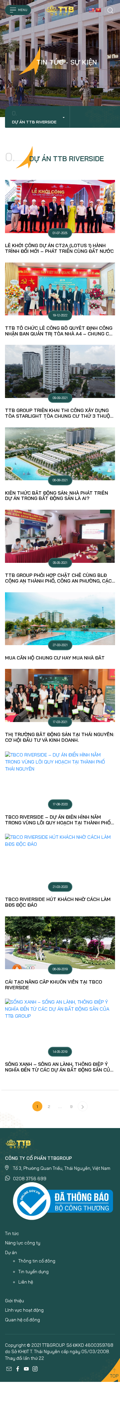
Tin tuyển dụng (33, 1271)
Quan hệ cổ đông (22, 1319)
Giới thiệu (14, 1300)
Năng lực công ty (22, 1242)
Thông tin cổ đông (36, 1260)
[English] (91, 10)
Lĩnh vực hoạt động (24, 1310)
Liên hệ (25, 1282)
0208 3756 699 (29, 1178)
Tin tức (12, 1233)
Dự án (11, 1252)
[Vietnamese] (98, 10)
